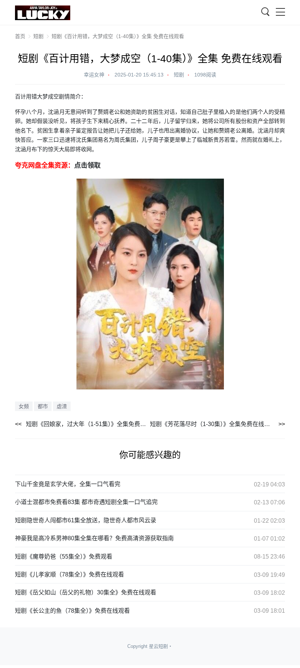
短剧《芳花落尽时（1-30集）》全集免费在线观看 (213, 424)
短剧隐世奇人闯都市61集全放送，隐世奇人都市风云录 (85, 520)
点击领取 (87, 165)
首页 (20, 36)
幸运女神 (94, 75)
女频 (24, 406)
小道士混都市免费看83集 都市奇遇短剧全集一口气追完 (86, 502)
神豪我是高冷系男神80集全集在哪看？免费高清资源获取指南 (94, 538)
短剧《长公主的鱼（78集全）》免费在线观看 (72, 611)
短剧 (38, 36)
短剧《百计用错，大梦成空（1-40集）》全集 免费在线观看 (118, 36)
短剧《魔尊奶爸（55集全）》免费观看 (63, 556)
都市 (43, 406)
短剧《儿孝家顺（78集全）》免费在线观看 (69, 574)
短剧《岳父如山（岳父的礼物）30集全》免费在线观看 (85, 592)
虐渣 (62, 406)
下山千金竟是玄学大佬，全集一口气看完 (67, 484)
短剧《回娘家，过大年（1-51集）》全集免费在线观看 (88, 424)
